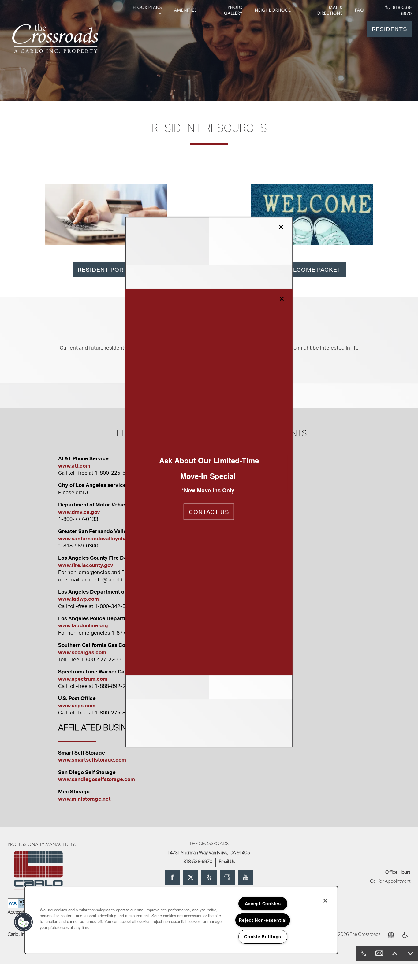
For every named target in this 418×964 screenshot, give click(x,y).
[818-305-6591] (363, 953)
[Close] (325, 900)
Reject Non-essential (262, 920)
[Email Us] (379, 953)
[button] (209, 512)
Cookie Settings (262, 936)
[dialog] (209, 482)
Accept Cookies (263, 903)
